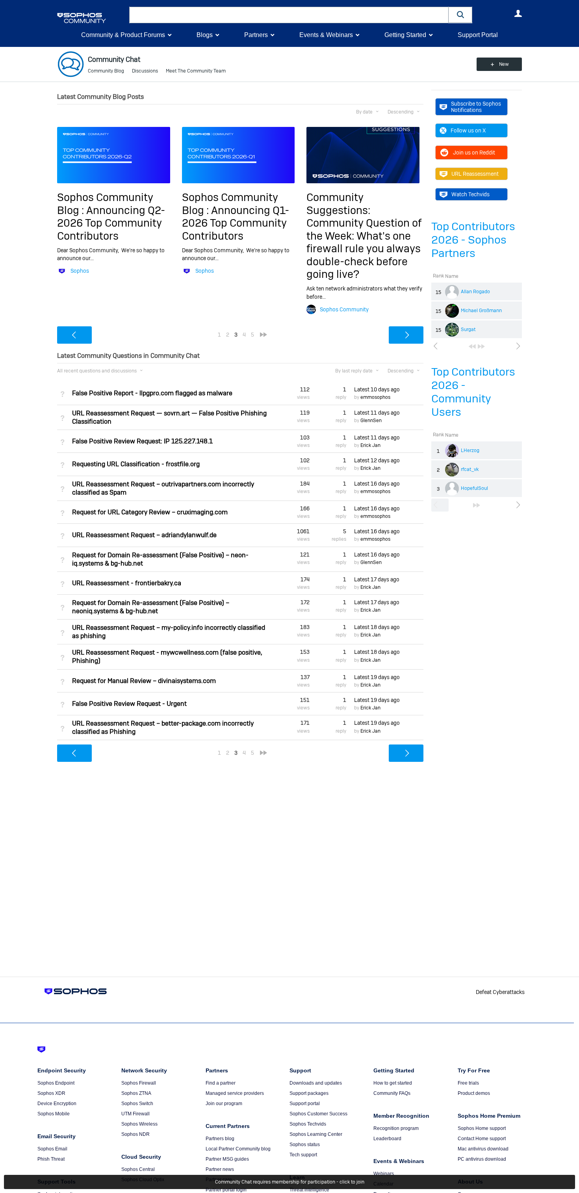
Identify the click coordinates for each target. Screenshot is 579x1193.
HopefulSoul (474, 488)
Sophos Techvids (308, 1124)
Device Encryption (56, 1103)
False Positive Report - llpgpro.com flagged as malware (152, 393)
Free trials (468, 1083)
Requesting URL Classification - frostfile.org (136, 464)
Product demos (474, 1093)
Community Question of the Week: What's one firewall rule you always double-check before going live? (363, 248)
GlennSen (371, 420)
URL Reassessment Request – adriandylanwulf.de (144, 535)
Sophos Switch (137, 1103)
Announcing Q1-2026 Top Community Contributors (235, 223)
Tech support (303, 1155)
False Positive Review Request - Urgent (129, 704)
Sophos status (305, 1144)
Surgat (468, 329)
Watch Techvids (470, 194)
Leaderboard (387, 1138)
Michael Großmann (481, 310)
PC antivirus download (482, 1159)
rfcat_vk (470, 469)
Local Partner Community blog (238, 1149)
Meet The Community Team (196, 71)
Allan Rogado (475, 291)
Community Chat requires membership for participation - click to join (289, 1182)
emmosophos (375, 397)
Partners (256, 35)
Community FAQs (391, 1093)
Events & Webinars (326, 35)
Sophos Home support (482, 1128)
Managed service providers (235, 1093)
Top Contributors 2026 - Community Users (473, 392)
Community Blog (106, 71)
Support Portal (478, 35)
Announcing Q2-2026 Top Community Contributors (111, 223)
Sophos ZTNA (136, 1093)
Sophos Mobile (53, 1114)
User (518, 13)
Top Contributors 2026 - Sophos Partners (473, 240)
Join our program (224, 1103)
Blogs (205, 35)
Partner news (220, 1169)
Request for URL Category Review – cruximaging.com (150, 512)
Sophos (80, 270)
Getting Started (405, 35)
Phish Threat (51, 1159)
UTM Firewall (135, 1114)
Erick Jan (370, 445)
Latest (377, 389)
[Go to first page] (472, 346)
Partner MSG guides (227, 1159)
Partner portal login (226, 1190)
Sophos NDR (135, 1134)
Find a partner (221, 1083)
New (504, 64)
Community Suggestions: (338, 203)
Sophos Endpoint (55, 1083)
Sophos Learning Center (316, 1134)
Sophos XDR (51, 1093)
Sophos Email (52, 1149)
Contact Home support (482, 1138)
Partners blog (220, 1138)
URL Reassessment (475, 173)
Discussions (145, 71)
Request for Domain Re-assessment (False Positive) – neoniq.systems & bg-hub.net (150, 607)
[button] (460, 15)
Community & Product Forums (123, 35)
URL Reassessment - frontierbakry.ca (126, 583)
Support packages (309, 1093)
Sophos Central (138, 1169)
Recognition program (396, 1128)
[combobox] (289, 15)
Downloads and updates (316, 1083)
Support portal (305, 1103)
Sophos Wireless (139, 1124)
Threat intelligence (309, 1190)
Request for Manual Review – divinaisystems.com (144, 681)
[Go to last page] (481, 346)
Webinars (383, 1173)
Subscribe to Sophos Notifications (476, 107)
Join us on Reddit (474, 152)
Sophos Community (344, 309)
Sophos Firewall (138, 1083)
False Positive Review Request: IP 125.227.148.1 (142, 441)
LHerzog (470, 450)
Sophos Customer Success (318, 1114)
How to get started (392, 1083)
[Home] (91, 18)
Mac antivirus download (483, 1149)
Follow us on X (468, 130)
